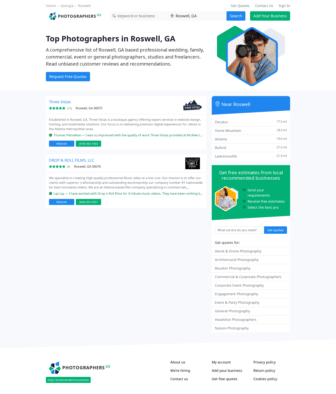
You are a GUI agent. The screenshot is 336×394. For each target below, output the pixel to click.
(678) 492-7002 (88, 143)
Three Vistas (60, 101)
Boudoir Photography (232, 268)
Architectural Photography (237, 259)
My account (221, 362)
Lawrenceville (251, 156)
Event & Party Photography (237, 302)
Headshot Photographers (235, 319)
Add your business (227, 370)
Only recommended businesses (68, 380)
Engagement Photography (236, 294)
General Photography (232, 311)
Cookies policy (265, 378)
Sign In (284, 5)
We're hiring (180, 370)
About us (177, 362)
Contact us (179, 378)
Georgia (67, 5)
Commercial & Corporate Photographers (248, 276)
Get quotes (275, 230)
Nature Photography (232, 328)
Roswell (84, 5)
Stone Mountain (251, 130)
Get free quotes (224, 378)
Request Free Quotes (68, 76)
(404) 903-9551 (88, 202)
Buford (251, 147)
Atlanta (251, 139)
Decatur (251, 121)
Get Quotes (240, 5)
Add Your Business (270, 15)
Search (236, 15)
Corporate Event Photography (239, 285)
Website (61, 143)
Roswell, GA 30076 (87, 166)
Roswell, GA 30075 (89, 108)
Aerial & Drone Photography (238, 251)
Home (51, 5)
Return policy (264, 370)
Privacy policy (264, 362)
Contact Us (264, 5)
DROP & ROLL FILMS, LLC (71, 160)
